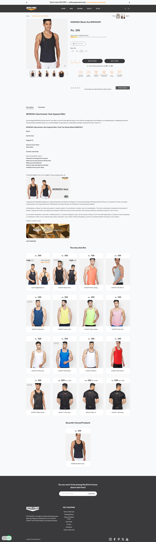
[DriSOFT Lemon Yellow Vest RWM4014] (65, 313)
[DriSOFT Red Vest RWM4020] (118, 354)
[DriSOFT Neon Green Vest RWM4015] (91, 313)
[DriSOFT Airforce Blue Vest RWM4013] (38, 313)
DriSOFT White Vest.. (38, 371)
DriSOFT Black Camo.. (38, 412)
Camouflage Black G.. (38, 287)
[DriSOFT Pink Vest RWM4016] (118, 313)
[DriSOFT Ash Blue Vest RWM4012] (118, 271)
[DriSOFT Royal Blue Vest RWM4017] (65, 354)
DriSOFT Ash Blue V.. (117, 287)
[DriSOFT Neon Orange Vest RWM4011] (91, 271)
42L (82, 51)
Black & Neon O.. (91, 412)
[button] (26, 2)
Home (27, 16)
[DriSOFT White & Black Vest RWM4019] (91, 354)
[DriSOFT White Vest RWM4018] (38, 354)
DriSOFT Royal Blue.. (64, 371)
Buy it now (114, 61)
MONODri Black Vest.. (78, 463)
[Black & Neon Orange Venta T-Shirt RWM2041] (91, 396)
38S (72, 51)
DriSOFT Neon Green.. (91, 329)
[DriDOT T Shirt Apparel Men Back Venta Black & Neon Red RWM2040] (65, 396)
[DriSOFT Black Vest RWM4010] (65, 271)
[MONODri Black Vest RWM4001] (78, 447)
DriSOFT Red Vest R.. (117, 371)
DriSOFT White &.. (91, 371)
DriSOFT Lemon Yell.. (64, 329)
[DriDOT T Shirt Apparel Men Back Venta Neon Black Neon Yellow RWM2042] (118, 396)
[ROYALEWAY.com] (31, 9)
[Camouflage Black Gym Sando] (38, 271)
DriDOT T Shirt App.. (64, 412)
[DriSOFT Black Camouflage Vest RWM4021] (38, 396)
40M (77, 51)
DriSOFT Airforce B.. (38, 329)
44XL (86, 51)
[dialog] (125, 8)
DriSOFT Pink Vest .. (118, 329)
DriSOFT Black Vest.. (64, 287)
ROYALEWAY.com (35, 539)
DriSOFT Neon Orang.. (91, 287)
